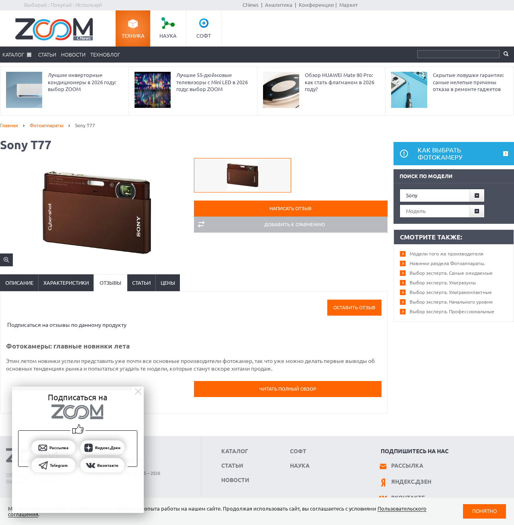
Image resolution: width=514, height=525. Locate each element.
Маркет (348, 5)
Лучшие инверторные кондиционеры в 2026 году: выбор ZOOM (82, 82)
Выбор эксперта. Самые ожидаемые (451, 273)
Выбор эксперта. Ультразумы (443, 282)
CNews (251, 5)
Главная (9, 125)
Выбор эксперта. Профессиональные (452, 311)
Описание (19, 283)
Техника (133, 36)
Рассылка (407, 465)
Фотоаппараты (46, 125)
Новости (73, 54)
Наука (168, 36)
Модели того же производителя (446, 253)
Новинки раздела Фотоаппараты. (447, 263)
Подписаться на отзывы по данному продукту (66, 325)
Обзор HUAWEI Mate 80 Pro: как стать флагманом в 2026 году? (339, 82)
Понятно (484, 511)
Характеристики (66, 283)
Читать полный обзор (287, 388)
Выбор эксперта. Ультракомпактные (451, 292)
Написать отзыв (290, 208)
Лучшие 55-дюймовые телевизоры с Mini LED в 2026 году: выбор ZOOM (212, 82)
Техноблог (105, 54)
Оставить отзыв (354, 307)
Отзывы (110, 283)
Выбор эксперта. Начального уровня (451, 301)
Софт (203, 36)
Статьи (47, 54)
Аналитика (278, 5)
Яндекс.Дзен (411, 481)
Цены (168, 283)
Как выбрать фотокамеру (440, 153)
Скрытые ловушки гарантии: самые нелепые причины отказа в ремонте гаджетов (468, 82)
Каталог (13, 54)
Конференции (316, 5)
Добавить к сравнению (294, 224)
